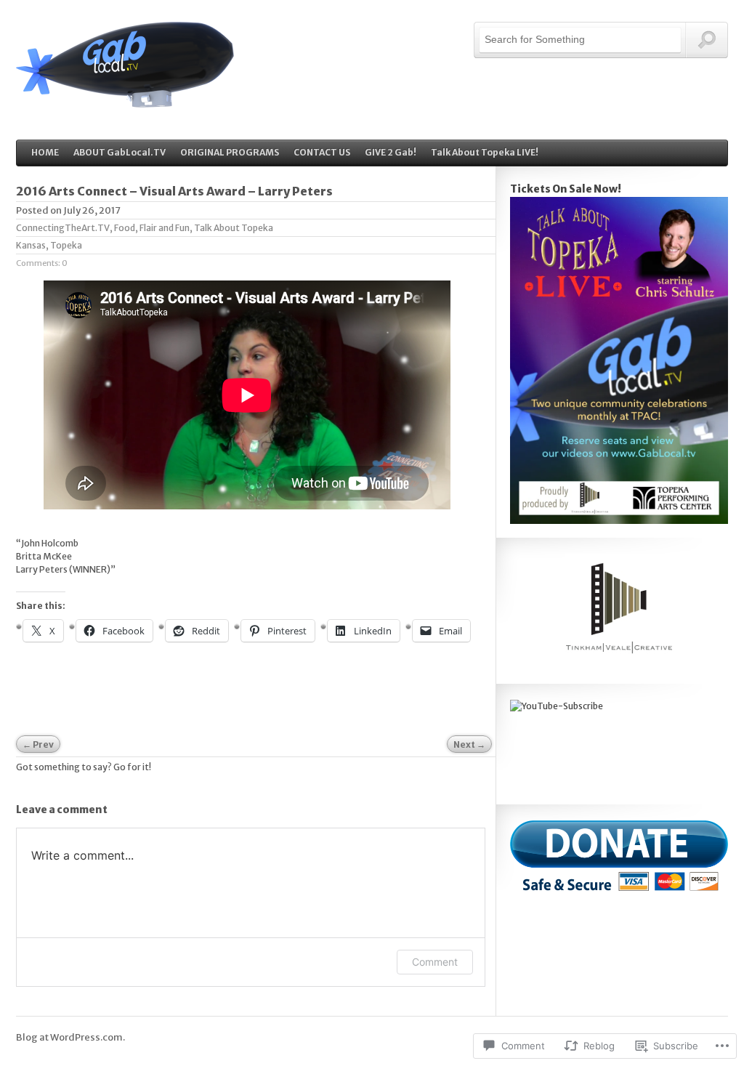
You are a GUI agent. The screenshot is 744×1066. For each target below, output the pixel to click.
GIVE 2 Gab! (390, 152)
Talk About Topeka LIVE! (484, 152)
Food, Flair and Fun (152, 227)
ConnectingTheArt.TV (63, 227)
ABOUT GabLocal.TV (119, 152)
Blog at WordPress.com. (70, 1037)
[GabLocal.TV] (125, 99)
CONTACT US (322, 152)
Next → (469, 744)
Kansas (31, 245)
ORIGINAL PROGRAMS (229, 152)
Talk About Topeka (233, 227)
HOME (45, 152)
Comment (435, 962)
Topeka (66, 245)
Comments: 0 (42, 263)
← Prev (38, 744)
